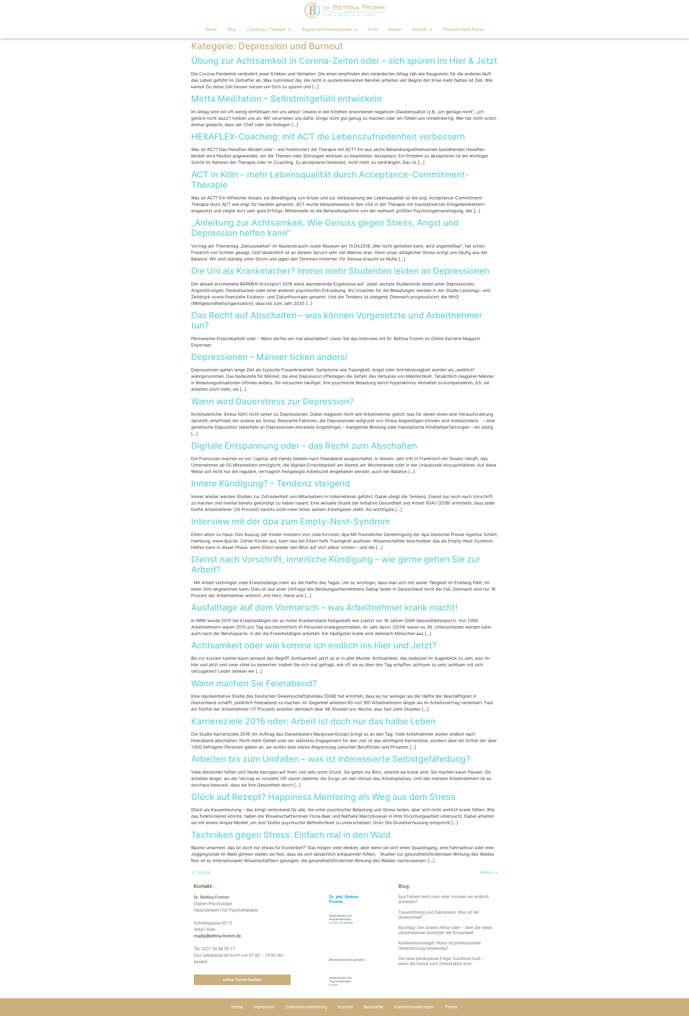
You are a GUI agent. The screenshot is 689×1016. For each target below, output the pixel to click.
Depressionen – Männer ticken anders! (269, 357)
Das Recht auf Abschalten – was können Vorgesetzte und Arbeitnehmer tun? (336, 320)
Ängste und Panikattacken (326, 29)
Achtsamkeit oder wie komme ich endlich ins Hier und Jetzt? (314, 645)
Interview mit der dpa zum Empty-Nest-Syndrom (290, 521)
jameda (348, 922)
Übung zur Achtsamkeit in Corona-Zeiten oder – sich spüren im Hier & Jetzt (344, 60)
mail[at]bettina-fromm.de (217, 936)
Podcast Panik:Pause (463, 29)
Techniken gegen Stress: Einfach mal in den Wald (291, 835)
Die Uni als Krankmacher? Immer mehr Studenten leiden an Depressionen (340, 271)
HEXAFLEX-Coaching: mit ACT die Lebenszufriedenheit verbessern (328, 136)
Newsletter (374, 1007)
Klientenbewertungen (414, 1007)
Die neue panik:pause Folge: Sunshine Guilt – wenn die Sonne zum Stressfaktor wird (441, 961)
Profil (373, 29)
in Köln (340, 981)
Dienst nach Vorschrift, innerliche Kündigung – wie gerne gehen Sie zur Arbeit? (335, 564)
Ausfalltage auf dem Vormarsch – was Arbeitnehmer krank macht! (324, 607)
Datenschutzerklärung (306, 1007)
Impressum (264, 1007)
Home (211, 29)
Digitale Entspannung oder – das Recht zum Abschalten (304, 445)
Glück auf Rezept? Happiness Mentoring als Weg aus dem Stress (323, 797)
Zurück (200, 872)
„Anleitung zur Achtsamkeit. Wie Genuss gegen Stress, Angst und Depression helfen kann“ (325, 227)
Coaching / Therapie (266, 29)
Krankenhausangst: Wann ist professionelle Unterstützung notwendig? (439, 945)
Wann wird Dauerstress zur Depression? (272, 401)
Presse (451, 1007)
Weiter (489, 872)
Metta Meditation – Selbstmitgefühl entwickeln (286, 98)
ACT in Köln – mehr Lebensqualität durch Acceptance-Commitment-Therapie (330, 179)
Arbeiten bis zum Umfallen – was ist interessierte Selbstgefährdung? (330, 759)
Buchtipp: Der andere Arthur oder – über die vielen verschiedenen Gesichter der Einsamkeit (445, 930)
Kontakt (419, 29)
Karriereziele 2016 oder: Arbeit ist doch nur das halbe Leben (313, 721)
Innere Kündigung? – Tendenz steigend (270, 483)
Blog (231, 29)
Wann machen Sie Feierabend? (254, 683)
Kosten (395, 29)
